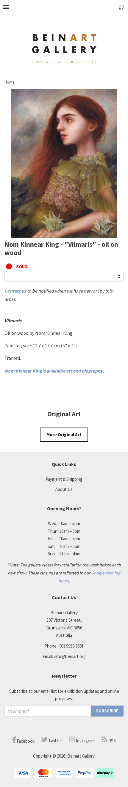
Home (9, 82)
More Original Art (64, 434)
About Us (64, 489)
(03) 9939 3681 (71, 646)
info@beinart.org (70, 656)
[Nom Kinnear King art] (64, 236)
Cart (123, 10)
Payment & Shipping (64, 479)
